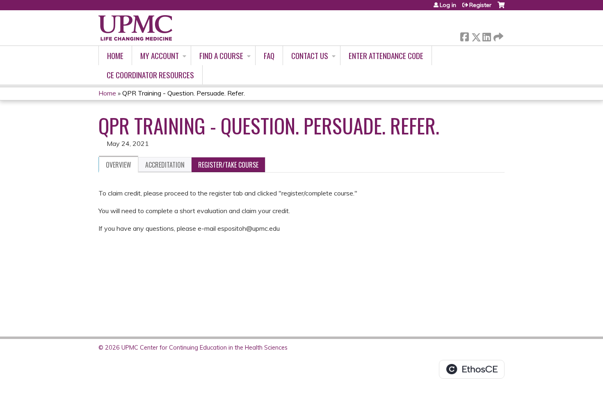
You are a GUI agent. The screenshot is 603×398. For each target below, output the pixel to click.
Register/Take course (228, 165)
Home (115, 55)
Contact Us (309, 55)
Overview (118, 165)
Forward (497, 35)
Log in (448, 5)
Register (480, 5)
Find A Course (221, 55)
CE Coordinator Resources (150, 75)
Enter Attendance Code (386, 55)
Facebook (464, 35)
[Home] (135, 27)
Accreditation (165, 165)
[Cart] (501, 8)
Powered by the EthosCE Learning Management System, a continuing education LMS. (472, 369)
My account (159, 55)
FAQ (269, 55)
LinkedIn (486, 35)
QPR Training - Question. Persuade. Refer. (183, 93)
